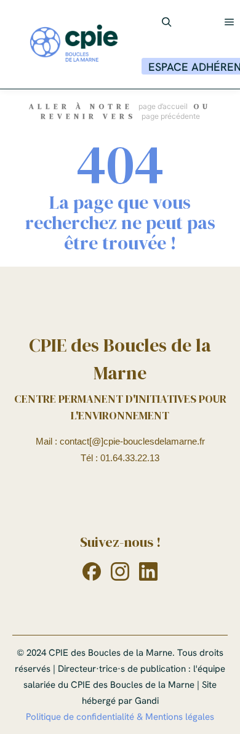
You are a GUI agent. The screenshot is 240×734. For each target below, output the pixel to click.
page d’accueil (163, 106)
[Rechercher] (167, 22)
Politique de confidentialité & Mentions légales (120, 717)
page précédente (171, 116)
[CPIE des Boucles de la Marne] (73, 44)
